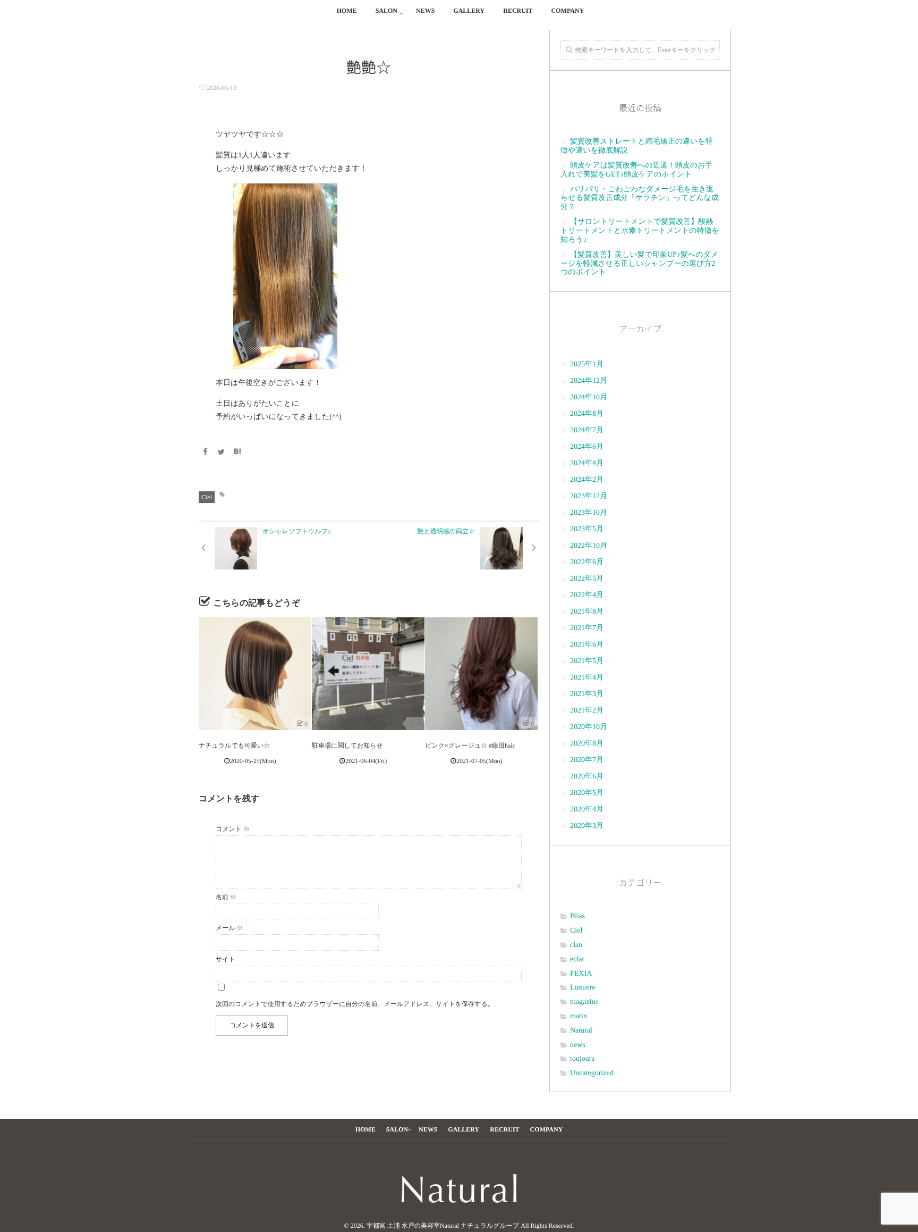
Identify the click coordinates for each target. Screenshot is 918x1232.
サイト (225, 959)
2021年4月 (587, 678)
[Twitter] (221, 452)
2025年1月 (587, 364)
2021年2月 (587, 711)
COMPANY (567, 10)
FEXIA (581, 974)
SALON (386, 10)
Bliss (577, 916)
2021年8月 (587, 612)
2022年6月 (587, 562)
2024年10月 (588, 397)
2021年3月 (587, 694)
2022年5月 (587, 579)
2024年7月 (587, 430)
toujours (582, 1059)
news (577, 1045)
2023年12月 (588, 496)
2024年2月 (587, 480)
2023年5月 (587, 529)
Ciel (206, 497)
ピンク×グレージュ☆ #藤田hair (469, 745)
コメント (233, 829)
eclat (577, 959)
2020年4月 (587, 810)
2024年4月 (587, 463)
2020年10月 (588, 727)
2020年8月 (587, 744)
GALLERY (468, 10)
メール (229, 928)
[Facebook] (205, 452)
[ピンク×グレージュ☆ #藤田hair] (481, 673)
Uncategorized (592, 1073)
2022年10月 (588, 546)
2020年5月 (587, 793)
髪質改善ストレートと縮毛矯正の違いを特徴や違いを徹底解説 (636, 146)
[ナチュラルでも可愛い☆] (255, 673)
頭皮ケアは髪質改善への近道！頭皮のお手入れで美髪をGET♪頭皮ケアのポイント (636, 170)
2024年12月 (588, 381)
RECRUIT (517, 10)
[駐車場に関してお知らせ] (368, 673)
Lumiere (582, 988)
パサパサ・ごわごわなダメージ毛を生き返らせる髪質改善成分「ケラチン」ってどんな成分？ (639, 199)
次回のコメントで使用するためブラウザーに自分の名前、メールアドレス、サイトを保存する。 (355, 1004)
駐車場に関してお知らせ (347, 745)
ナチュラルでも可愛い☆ (234, 745)
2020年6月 (587, 777)
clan (576, 945)
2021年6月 (587, 645)
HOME (347, 10)
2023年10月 (588, 513)
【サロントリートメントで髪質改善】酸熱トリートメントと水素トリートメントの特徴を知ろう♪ (639, 231)
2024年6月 (587, 447)
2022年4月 (587, 595)
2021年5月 (587, 661)
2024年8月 (587, 414)
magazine (584, 1002)
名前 (226, 897)
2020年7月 (587, 760)
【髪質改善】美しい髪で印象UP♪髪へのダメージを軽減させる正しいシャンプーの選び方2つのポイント (639, 264)
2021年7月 (587, 628)
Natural (581, 1031)
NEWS (425, 10)
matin (578, 1016)
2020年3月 (587, 826)
